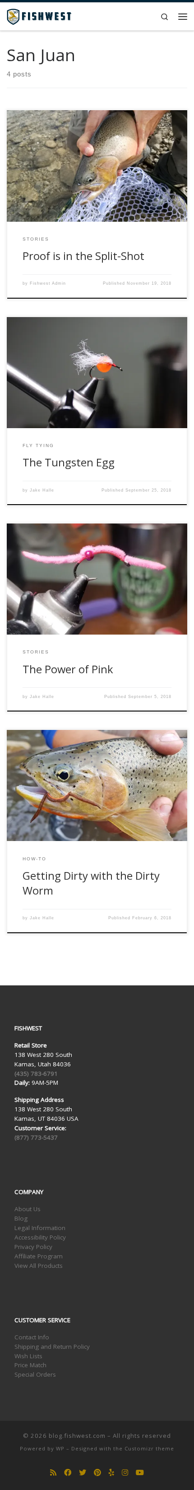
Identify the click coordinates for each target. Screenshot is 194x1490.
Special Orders (35, 1374)
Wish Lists (28, 1356)
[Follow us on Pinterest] (97, 1472)
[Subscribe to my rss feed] (53, 1472)
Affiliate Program (38, 1256)
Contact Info (31, 1337)
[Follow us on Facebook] (67, 1472)
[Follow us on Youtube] (140, 1472)
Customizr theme (149, 1448)
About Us (27, 1209)
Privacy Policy (33, 1247)
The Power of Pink (68, 669)
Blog (21, 1218)
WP (60, 1448)
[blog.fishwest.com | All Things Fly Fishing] (39, 15)
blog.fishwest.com (77, 1436)
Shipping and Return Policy (52, 1346)
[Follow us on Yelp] (111, 1472)
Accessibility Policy (40, 1237)
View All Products (38, 1266)
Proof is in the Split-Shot (83, 256)
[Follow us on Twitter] (82, 1472)
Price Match (30, 1365)
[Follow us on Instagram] (125, 1472)
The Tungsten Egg (69, 462)
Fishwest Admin (48, 283)
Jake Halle (42, 490)
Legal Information (39, 1228)
